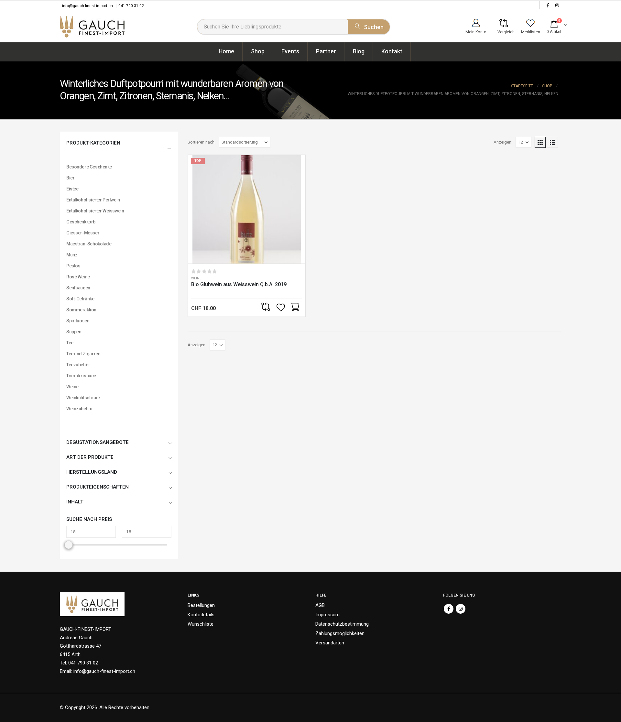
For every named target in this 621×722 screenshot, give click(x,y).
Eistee (72, 188)
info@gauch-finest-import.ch (87, 6)
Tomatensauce (81, 375)
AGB (320, 605)
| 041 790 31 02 (130, 6)
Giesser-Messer (82, 232)
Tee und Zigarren (83, 353)
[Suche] (369, 25)
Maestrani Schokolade (89, 243)
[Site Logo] (92, 27)
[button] (540, 142)
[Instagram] (557, 5)
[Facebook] (548, 5)
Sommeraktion (81, 309)
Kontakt (391, 51)
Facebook (448, 609)
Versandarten (329, 643)
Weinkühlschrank (83, 397)
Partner (326, 51)
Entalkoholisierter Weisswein (95, 210)
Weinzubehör (79, 408)
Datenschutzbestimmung (342, 624)
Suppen (73, 331)
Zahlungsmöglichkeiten (340, 633)
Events (290, 51)
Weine (196, 278)
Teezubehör (78, 364)
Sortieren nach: (201, 142)
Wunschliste (200, 624)
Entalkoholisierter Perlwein (93, 199)
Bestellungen (201, 605)
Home (226, 51)
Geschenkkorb (80, 221)
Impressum (327, 615)
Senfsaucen (78, 287)
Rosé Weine (78, 276)
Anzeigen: (503, 142)
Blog (359, 51)
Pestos (73, 265)
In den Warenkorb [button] (294, 307)
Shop (258, 51)
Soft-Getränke (80, 298)
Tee (69, 342)
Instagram (460, 609)
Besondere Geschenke (89, 166)
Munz (71, 254)
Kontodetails (201, 615)
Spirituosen (77, 320)
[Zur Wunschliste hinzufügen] (281, 307)
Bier (70, 177)
